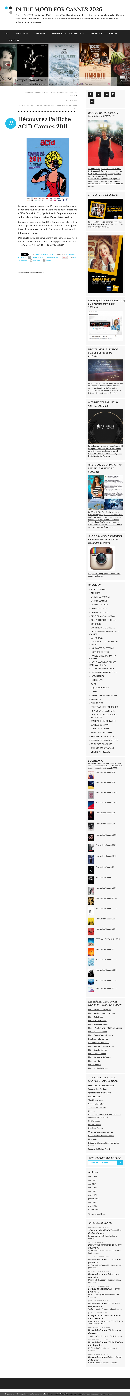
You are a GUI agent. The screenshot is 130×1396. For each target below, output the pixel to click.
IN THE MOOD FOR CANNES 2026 (58, 9)
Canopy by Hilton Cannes (98, 1042)
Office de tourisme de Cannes (100, 1132)
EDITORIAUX (97, 638)
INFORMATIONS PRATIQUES (104, 672)
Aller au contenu (8, 2)
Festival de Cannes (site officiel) (101, 1085)
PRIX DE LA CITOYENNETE (103, 711)
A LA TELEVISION (98, 589)
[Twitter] (98, 94)
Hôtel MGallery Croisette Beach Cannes (105, 1028)
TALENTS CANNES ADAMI (102, 748)
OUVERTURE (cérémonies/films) (104, 695)
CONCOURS (96, 624)
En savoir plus (107, 1394)
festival (39, 254)
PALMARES (96, 699)
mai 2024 (92, 1184)
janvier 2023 (93, 1198)
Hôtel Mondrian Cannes (98, 1024)
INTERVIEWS (97, 680)
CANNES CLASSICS (99, 601)
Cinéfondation (94, 1121)
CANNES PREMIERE (99, 604)
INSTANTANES (97, 676)
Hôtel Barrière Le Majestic (99, 1009)
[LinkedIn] (106, 94)
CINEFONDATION (99, 608)
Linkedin (40, 33)
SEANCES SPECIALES (100, 729)
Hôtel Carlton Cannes (97, 1020)
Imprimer (36, 260)
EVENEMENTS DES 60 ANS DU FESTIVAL (103, 643)
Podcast (14, 40)
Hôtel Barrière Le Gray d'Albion (101, 1013)
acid (51, 254)
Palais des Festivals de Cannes (101, 1135)
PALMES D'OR (97, 703)
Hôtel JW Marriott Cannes (99, 1057)
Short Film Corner (95, 1100)
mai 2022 (92, 1202)
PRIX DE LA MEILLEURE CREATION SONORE (103, 715)
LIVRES (94, 691)
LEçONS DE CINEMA (100, 688)
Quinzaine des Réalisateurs (99, 1093)
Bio (7, 33)
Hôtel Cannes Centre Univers (100, 1035)
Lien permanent (38, 257)
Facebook (96, 33)
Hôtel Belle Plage (95, 1017)
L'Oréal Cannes (94, 1124)
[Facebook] (90, 94)
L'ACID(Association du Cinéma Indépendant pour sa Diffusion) (104, 1116)
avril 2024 (92, 1187)
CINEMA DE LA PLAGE (101, 612)
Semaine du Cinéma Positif (99, 1149)
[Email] (92, 101)
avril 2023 (92, 1195)
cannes (46, 254)
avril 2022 (92, 1206)
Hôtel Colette (94, 1061)
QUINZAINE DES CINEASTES (103, 721)
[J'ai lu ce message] (127, 1394)
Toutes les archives (96, 1214)
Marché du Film (94, 1096)
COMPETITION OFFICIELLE (103, 620)
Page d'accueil (71, 100)
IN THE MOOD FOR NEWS (102, 668)
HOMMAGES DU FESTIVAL (102, 648)
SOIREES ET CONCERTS (101, 744)
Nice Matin (93, 1139)
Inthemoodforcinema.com (68, 33)
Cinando (91, 1111)
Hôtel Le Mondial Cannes (98, 1068)
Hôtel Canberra (94, 1064)
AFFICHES (95, 593)
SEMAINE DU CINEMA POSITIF (104, 740)
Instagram (22, 33)
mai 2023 (92, 1191)
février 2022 (93, 1209)
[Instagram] (113, 94)
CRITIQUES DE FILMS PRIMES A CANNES (104, 632)
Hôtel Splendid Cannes (97, 1031)
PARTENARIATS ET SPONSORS (104, 707)
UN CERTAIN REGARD (100, 752)
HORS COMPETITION (100, 652)
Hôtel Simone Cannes (97, 1053)
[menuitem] (8, 33)
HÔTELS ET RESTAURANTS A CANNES (102, 657)
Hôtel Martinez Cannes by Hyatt (102, 1046)
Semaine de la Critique (97, 1089)
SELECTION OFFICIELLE (101, 732)
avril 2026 (92, 1176)
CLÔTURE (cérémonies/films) (103, 616)
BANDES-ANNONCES (100, 597)
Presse (113, 33)
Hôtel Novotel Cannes (97, 1050)
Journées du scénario (97, 1107)
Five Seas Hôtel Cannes (98, 1039)
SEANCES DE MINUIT (100, 725)
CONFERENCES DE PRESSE (103, 628)
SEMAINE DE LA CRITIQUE (102, 736)
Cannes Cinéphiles (96, 1104)
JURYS (93, 684)
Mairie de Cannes (95, 1128)
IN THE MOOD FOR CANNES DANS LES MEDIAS (102, 663)
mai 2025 (92, 1180)
